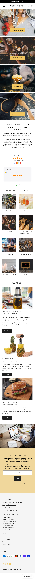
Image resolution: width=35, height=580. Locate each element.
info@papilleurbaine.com (9, 505)
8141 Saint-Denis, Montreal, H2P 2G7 (12, 502)
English (5, 551)
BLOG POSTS (17, 283)
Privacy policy (6, 539)
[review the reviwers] (6, 173)
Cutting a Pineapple (8, 358)
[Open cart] (32, 6)
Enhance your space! (17, 30)
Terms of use (5, 542)
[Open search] (25, 6)
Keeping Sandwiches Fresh (10, 402)
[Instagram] (5, 564)
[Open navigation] (4, 6)
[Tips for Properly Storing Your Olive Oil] (17, 298)
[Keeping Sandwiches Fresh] (17, 389)
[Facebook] (3, 564)
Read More (7, 331)
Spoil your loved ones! (18, 114)
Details (23, 1)
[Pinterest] (8, 564)
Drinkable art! (17, 86)
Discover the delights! (17, 57)
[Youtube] (10, 564)
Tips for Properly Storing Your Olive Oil (13, 311)
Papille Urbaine (17, 569)
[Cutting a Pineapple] (17, 345)
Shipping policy (6, 544)
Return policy (6, 536)
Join (17, 478)
